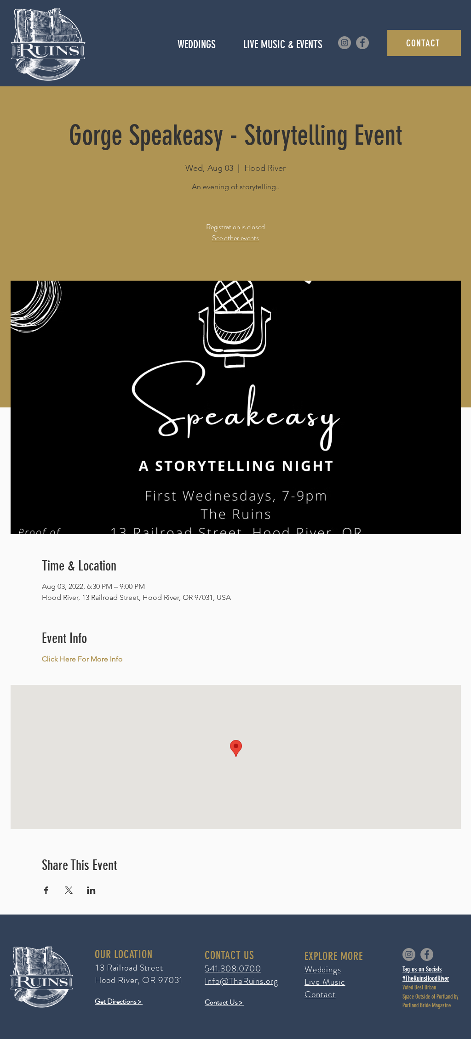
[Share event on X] (68, 890)
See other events (235, 237)
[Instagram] (344, 42)
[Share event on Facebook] (46, 890)
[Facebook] (362, 42)
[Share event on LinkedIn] (91, 890)
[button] (283, 44)
